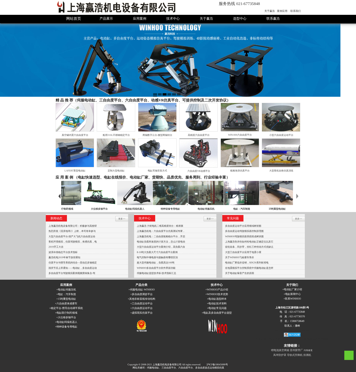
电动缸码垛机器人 (116, 208)
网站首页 (73, 18)
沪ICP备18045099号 (217, 364)
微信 (349, 355)
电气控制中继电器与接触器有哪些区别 (157, 257)
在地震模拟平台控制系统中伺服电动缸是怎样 (249, 268)
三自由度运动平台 (142, 303)
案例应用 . (283, 11)
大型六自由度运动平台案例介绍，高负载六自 (161, 246)
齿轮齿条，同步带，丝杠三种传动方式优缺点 (249, 246)
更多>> (121, 218)
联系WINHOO (293, 298)
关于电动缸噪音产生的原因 (239, 273)
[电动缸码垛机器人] (116, 192)
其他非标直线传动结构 (142, 298)
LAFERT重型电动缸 (75, 170)
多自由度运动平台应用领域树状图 (243, 225)
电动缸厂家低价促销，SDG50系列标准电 (246, 262)
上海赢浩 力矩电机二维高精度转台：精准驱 (160, 225)
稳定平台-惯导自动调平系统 (67, 308)
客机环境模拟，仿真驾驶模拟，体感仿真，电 (73, 241)
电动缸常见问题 (217, 308)
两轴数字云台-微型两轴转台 (157, 135)
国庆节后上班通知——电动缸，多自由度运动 (73, 268)
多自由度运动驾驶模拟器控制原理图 (244, 231)
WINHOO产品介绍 (217, 289)
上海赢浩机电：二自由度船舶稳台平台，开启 (161, 236)
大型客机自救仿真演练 (281, 170)
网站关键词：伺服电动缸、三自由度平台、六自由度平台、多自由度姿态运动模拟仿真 (178, 367)
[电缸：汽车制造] (223, 192)
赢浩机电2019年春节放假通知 (64, 257)
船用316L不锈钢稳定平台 (116, 135)
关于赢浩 (206, 18)
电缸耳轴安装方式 (157, 170)
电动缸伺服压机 (187, 208)
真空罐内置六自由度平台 (75, 135)
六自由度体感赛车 (67, 303)
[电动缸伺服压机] (187, 192)
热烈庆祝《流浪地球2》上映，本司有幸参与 (72, 231)
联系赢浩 (273, 18)
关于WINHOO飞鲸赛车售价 (239, 257)
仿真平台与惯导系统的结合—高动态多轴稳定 (73, 262)
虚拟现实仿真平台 (142, 312)
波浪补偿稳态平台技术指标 (63, 252)
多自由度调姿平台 (142, 294)
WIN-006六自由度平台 (240, 134)
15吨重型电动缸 (259, 208)
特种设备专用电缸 (152, 208)
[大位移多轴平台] (81, 192)
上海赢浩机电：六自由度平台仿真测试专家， (161, 231)
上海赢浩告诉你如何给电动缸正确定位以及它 (249, 241)
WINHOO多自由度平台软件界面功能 (156, 268)
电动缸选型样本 (217, 298)
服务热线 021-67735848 (239, 3)
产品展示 (106, 18)
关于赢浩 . (270, 11)
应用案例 (139, 18)
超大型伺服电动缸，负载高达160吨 (155, 262)
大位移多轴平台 (81, 208)
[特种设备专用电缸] (152, 192)
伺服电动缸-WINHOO (142, 289)
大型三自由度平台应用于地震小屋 (243, 252)
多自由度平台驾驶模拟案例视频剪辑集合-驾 (72, 273)
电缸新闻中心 (293, 294)
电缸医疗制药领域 (67, 312)
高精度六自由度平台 (199, 135)
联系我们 (295, 11)
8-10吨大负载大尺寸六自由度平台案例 (157, 252)
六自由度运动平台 (142, 308)
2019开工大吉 (56, 246)
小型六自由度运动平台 (281, 135)
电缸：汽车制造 (223, 208)
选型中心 (239, 18)
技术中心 (173, 18)
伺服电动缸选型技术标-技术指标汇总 (156, 273)
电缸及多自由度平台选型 (217, 312)
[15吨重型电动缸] (259, 192)
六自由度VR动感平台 (198, 171)
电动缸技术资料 (217, 303)
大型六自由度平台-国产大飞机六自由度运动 (72, 236)
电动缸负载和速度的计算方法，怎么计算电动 (161, 241)
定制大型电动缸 (116, 170)
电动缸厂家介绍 (293, 289)
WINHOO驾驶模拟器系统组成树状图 (244, 236)
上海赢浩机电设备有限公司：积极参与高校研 (73, 225)
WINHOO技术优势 (217, 294)
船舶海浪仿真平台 (240, 170)
